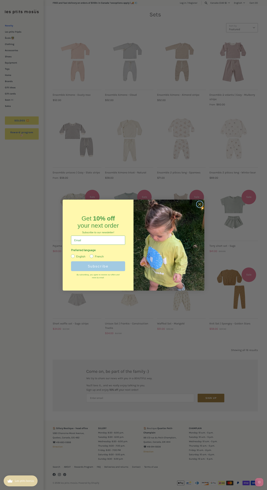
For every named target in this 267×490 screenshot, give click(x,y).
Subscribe (98, 266)
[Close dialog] (200, 204)
